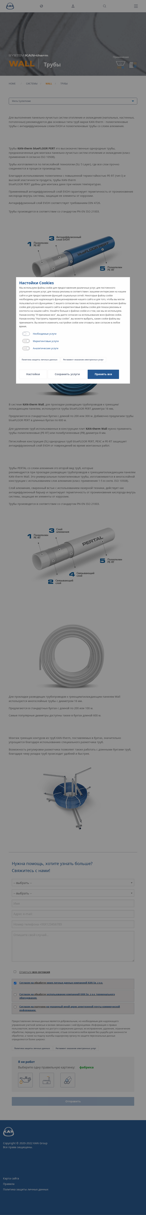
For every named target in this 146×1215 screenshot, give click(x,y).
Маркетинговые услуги (46, 341)
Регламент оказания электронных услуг (83, 359)
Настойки (33, 374)
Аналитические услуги (45, 348)
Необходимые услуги (44, 333)
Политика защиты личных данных (39, 359)
